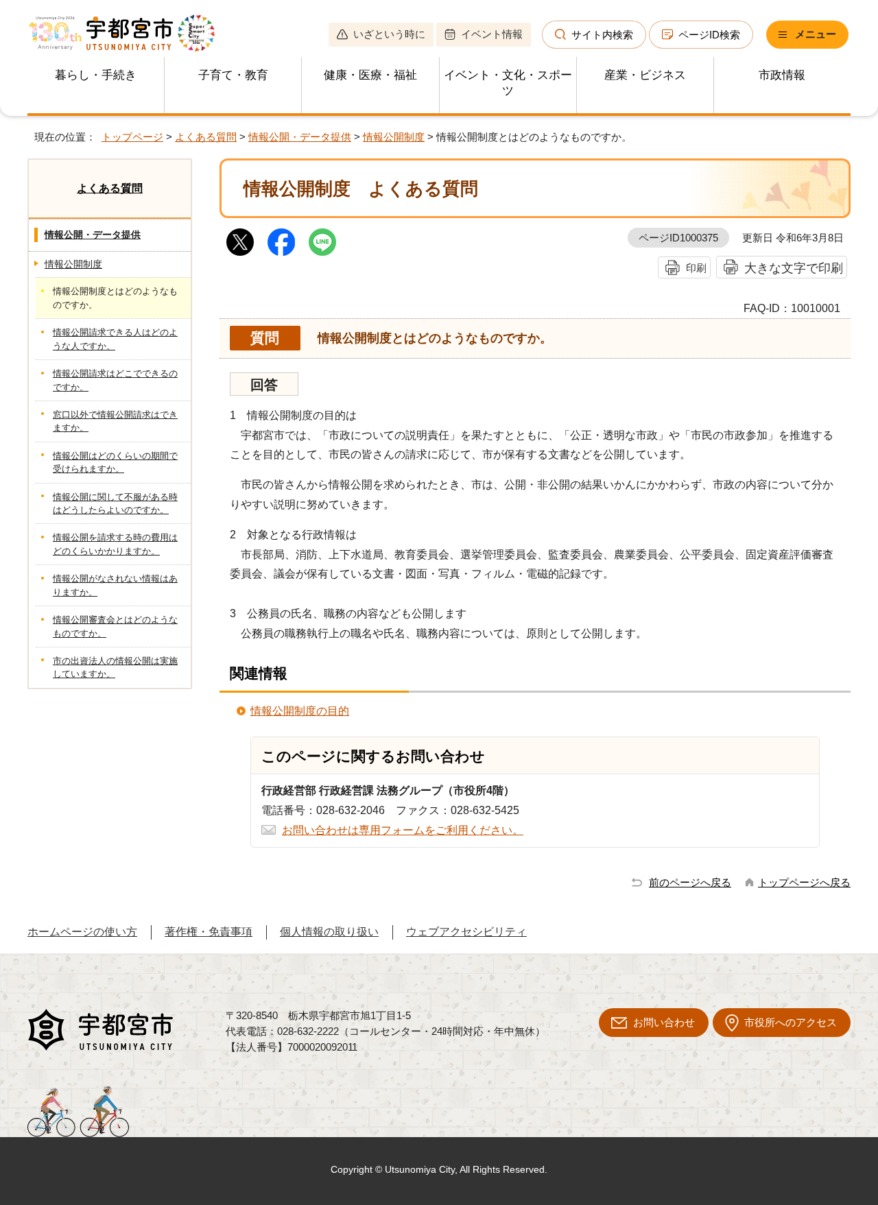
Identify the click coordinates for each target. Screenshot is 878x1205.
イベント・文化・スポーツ (508, 83)
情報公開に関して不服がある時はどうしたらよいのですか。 (115, 503)
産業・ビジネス (645, 75)
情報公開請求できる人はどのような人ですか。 (115, 338)
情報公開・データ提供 (299, 137)
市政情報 (782, 75)
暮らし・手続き (96, 75)
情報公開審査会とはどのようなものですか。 (115, 626)
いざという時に (389, 34)
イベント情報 (492, 34)
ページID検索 (709, 34)
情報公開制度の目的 (299, 711)
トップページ (132, 137)
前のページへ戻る (690, 882)
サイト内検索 (602, 34)
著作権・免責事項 (208, 932)
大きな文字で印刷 (793, 268)
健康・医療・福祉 (370, 75)
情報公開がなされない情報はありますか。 (115, 585)
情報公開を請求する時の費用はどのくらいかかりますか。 (115, 544)
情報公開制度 (394, 137)
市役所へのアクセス (790, 1022)
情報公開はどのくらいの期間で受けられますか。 (115, 462)
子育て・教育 (233, 75)
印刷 (696, 268)
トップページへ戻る (804, 882)
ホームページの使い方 (82, 932)
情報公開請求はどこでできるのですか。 (115, 380)
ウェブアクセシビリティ (466, 932)
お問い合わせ (664, 1022)
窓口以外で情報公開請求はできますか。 (115, 421)
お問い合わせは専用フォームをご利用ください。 (402, 830)
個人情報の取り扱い (329, 932)
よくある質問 (206, 137)
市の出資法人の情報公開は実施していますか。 (115, 667)
